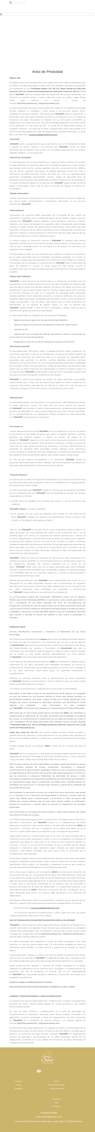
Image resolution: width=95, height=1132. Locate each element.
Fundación (18, 1088)
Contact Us (56, 1099)
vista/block (54, 987)
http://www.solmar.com (49, 103)
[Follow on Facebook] (56, 1071)
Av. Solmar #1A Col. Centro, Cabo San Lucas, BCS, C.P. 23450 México (48, 1121)
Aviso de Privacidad (56, 1088)
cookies (71, 987)
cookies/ (48, 982)
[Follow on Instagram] (47, 1071)
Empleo (56, 1081)
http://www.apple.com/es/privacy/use (25, 982)
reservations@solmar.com (48, 1117)
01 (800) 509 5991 (48, 1113)
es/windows (44, 987)
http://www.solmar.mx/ (27, 103)
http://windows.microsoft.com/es (24, 987)
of (43, 982)
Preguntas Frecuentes (56, 1085)
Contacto (18, 1081)
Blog (18, 1085)
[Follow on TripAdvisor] (39, 1071)
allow (65, 987)
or (61, 987)
